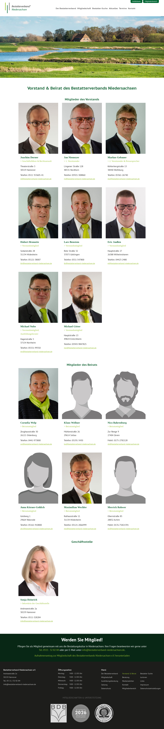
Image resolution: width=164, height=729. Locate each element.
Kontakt (131, 8)
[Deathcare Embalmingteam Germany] (104, 722)
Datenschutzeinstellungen (150, 688)
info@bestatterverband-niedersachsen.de (103, 649)
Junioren (143, 677)
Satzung (104, 685)
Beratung (125, 677)
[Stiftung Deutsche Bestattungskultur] (80, 722)
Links (142, 681)
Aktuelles (113, 8)
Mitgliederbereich (151, 1)
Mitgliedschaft (84, 8)
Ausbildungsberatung (109, 681)
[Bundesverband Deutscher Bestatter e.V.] (58, 722)
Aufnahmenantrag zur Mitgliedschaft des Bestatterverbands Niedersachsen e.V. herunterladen (82, 655)
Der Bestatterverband (66, 8)
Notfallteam (136, 1)
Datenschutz (106, 688)
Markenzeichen (128, 681)
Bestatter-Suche (100, 8)
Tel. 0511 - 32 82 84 (49, 649)
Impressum (144, 685)
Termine (123, 8)
